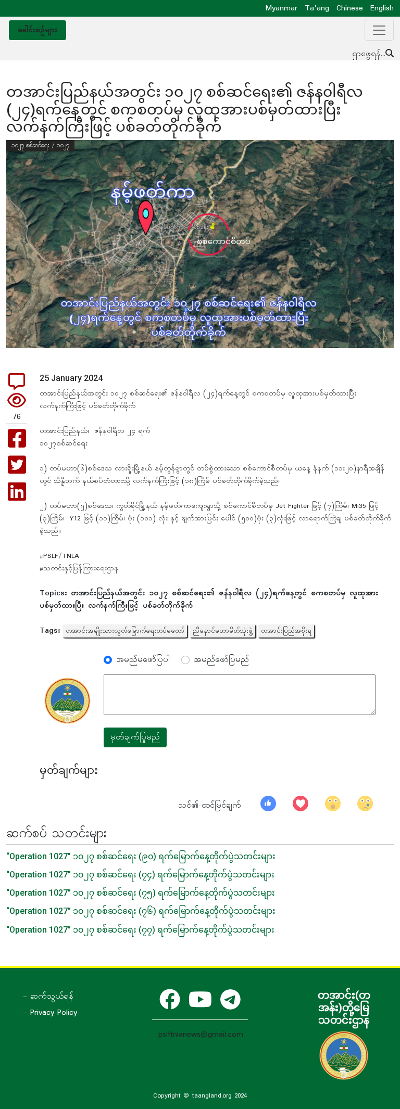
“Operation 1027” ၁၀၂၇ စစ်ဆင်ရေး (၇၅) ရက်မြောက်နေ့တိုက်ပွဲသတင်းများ (140, 893)
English (382, 8)
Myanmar (281, 8)
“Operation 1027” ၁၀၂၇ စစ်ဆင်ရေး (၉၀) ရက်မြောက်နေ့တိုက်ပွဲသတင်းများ (141, 856)
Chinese (349, 8)
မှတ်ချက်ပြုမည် (135, 737)
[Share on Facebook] (17, 444)
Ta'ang (317, 8)
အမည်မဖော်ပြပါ (143, 660)
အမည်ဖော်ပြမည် (221, 660)
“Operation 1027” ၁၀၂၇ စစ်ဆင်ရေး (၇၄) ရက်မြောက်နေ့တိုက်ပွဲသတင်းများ (140, 874)
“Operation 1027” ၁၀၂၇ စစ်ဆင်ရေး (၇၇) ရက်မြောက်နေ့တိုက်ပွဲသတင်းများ (140, 930)
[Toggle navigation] (379, 30)
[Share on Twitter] (17, 470)
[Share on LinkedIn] (17, 497)
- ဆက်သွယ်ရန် (48, 996)
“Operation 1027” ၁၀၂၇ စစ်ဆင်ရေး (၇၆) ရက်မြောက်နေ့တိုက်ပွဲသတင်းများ (141, 911)
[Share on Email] (16, 385)
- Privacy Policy (50, 1012)
